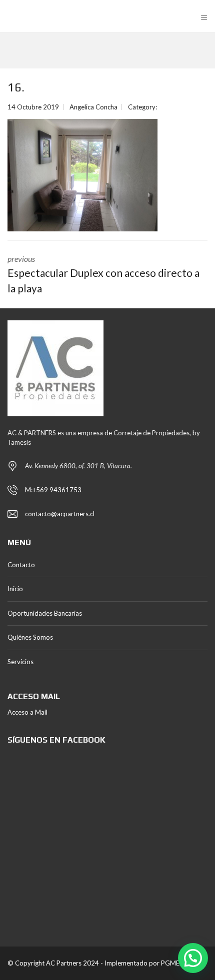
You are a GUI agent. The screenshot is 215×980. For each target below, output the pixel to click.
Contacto (21, 565)
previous (104, 274)
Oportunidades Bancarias (45, 613)
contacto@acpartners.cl (59, 514)
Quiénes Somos (30, 637)
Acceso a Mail (28, 712)
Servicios (21, 662)
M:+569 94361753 (53, 490)
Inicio (15, 589)
